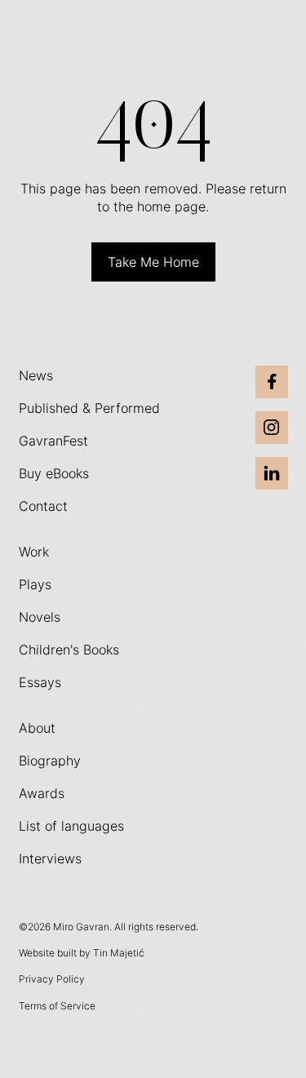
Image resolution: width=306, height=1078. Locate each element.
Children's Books (69, 649)
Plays (35, 584)
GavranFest (53, 441)
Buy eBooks (54, 473)
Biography (50, 760)
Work (34, 551)
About (37, 728)
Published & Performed (89, 408)
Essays (40, 682)
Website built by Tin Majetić (81, 953)
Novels (39, 617)
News (36, 375)
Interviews (50, 858)
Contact (43, 506)
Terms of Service (57, 1006)
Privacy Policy (52, 979)
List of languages (71, 826)
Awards (41, 793)
